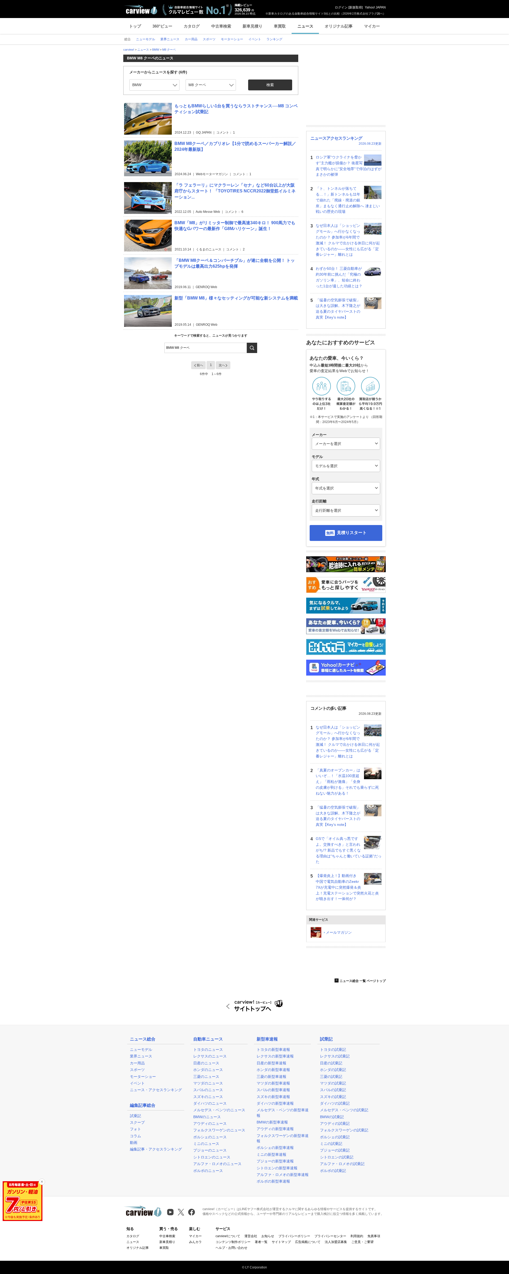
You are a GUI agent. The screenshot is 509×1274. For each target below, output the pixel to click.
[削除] (42, 1182)
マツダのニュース (208, 1083)
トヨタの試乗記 (333, 1049)
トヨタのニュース (208, 1049)
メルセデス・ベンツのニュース (219, 1110)
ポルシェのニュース (210, 1137)
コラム (135, 1136)
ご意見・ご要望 (362, 1242)
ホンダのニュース (208, 1070)
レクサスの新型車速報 (275, 1056)
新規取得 (355, 7)
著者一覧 (261, 1242)
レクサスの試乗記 (335, 1056)
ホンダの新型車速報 (273, 1070)
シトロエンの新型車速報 (277, 1168)
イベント (137, 1083)
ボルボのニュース (208, 1171)
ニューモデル (141, 1049)
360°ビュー (162, 26)
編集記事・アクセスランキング (156, 1149)
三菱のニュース (206, 1076)
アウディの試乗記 (335, 1123)
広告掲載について (308, 1242)
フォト (135, 1129)
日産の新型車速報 (271, 1063)
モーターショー (143, 1076)
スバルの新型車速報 (273, 1090)
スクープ (137, 1122)
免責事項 (373, 1236)
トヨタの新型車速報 (273, 1049)
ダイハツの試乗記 (335, 1103)
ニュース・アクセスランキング (156, 1090)
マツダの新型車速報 (273, 1083)
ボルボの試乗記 (333, 1171)
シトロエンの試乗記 (336, 1157)
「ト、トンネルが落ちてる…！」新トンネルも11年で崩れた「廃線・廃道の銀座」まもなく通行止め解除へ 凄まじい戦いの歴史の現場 (348, 200)
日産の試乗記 (331, 1063)
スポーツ (137, 1070)
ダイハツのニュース (210, 1103)
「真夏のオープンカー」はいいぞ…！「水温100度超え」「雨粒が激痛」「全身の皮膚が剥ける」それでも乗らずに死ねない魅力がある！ (347, 781)
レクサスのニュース (210, 1056)
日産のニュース (206, 1063)
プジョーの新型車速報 (275, 1161)
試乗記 (135, 1116)
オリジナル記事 (339, 26)
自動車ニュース (208, 1039)
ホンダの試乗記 (333, 1070)
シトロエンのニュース (211, 1157)
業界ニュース (141, 1056)
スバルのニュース (208, 1090)
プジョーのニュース (210, 1150)
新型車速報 (267, 1039)
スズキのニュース (208, 1097)
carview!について (228, 1236)
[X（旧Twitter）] (181, 1212)
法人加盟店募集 (336, 1242)
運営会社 (250, 1236)
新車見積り (252, 26)
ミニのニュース (206, 1143)
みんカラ (195, 1242)
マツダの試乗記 (333, 1083)
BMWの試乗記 (332, 1117)
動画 (133, 1142)
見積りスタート (352, 532)
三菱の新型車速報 (271, 1076)
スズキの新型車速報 (273, 1097)
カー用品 (137, 1063)
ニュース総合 (142, 1039)
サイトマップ (281, 1242)
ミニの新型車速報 (271, 1154)
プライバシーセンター (330, 1236)
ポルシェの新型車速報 (275, 1147)
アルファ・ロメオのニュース (217, 1164)
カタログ (192, 26)
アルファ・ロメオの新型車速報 (283, 1174)
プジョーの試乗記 (335, 1150)
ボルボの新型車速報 (273, 1181)
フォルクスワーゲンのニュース (219, 1130)
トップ (135, 26)
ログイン (341, 7)
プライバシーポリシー (294, 1236)
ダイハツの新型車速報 (275, 1103)
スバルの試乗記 (333, 1090)
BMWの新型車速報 (272, 1122)
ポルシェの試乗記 (335, 1137)
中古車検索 (221, 26)
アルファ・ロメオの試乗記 (342, 1164)
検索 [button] (270, 85)
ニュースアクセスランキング (336, 138)
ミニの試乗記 (331, 1143)
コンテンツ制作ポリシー (233, 1242)
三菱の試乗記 (331, 1076)
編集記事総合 (142, 1105)
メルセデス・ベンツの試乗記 (344, 1110)
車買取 (280, 26)
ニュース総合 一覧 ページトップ (363, 981)
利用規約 (356, 1236)
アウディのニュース (210, 1123)
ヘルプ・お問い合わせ (231, 1248)
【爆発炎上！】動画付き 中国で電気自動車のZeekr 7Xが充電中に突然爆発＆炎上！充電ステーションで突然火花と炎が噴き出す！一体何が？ (347, 887)
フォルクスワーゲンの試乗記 (344, 1130)
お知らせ (267, 1236)
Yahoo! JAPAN (375, 7)
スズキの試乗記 (333, 1097)
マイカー (372, 26)
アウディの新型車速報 (275, 1129)
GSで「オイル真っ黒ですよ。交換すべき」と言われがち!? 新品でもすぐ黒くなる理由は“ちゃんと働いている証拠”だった (348, 850)
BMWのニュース (207, 1117)
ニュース (305, 26)
